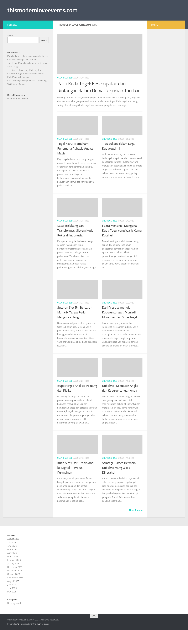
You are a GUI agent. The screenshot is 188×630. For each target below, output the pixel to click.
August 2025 (13, 581)
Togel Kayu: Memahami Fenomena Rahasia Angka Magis (75, 148)
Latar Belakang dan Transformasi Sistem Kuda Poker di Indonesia (75, 230)
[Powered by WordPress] (18, 624)
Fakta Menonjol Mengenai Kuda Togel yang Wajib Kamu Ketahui (122, 230)
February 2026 (14, 560)
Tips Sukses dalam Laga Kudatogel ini (24, 70)
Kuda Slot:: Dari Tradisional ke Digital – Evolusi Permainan (75, 468)
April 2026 (12, 553)
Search (10, 35)
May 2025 (11, 591)
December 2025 (14, 567)
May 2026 (11, 549)
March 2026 (12, 556)
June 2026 (12, 546)
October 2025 (13, 574)
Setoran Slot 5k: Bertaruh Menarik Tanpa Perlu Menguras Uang (74, 312)
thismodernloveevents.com (42, 10)
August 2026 (13, 539)
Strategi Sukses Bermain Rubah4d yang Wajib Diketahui (119, 468)
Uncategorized (65, 78)
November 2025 (14, 570)
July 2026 (11, 542)
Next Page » (135, 510)
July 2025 (11, 584)
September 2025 (15, 577)
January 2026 (13, 563)
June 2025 (12, 588)
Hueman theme (43, 624)
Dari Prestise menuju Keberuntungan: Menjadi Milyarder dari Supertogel (119, 312)
